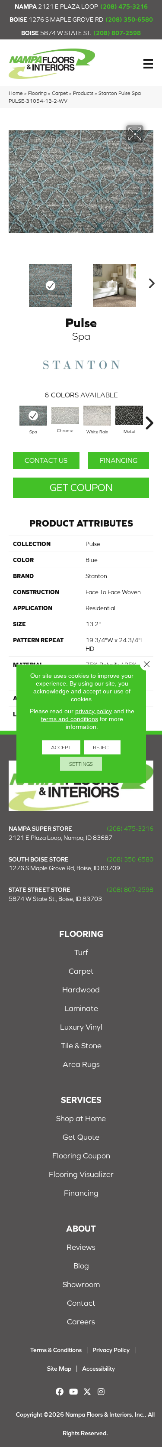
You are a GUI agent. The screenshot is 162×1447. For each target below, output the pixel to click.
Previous (13, 281)
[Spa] (33, 415)
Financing (118, 460)
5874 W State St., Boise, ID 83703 (55, 898)
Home (16, 93)
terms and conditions (69, 718)
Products (83, 93)
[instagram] (101, 1391)
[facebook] (60, 1391)
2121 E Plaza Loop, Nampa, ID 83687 (60, 837)
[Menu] (148, 64)
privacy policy (93, 710)
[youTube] (74, 1391)
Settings (81, 764)
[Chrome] (65, 415)
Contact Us (46, 460)
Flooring (37, 93)
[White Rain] (97, 415)
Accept (61, 747)
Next (149, 281)
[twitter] (87, 1391)
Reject (102, 747)
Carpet (60, 93)
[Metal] (129, 415)
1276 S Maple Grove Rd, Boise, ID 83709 (64, 868)
